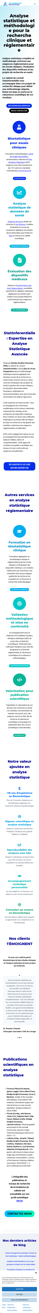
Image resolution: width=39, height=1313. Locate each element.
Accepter (19, 1289)
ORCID (19, 1201)
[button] (36, 1273)
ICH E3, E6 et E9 (24, 171)
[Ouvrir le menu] (35, 3)
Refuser (19, 1294)
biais (11, 236)
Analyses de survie (15, 222)
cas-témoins (20, 224)
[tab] (17, 1037)
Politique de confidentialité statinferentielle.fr (12, 1307)
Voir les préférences (19, 1300)
